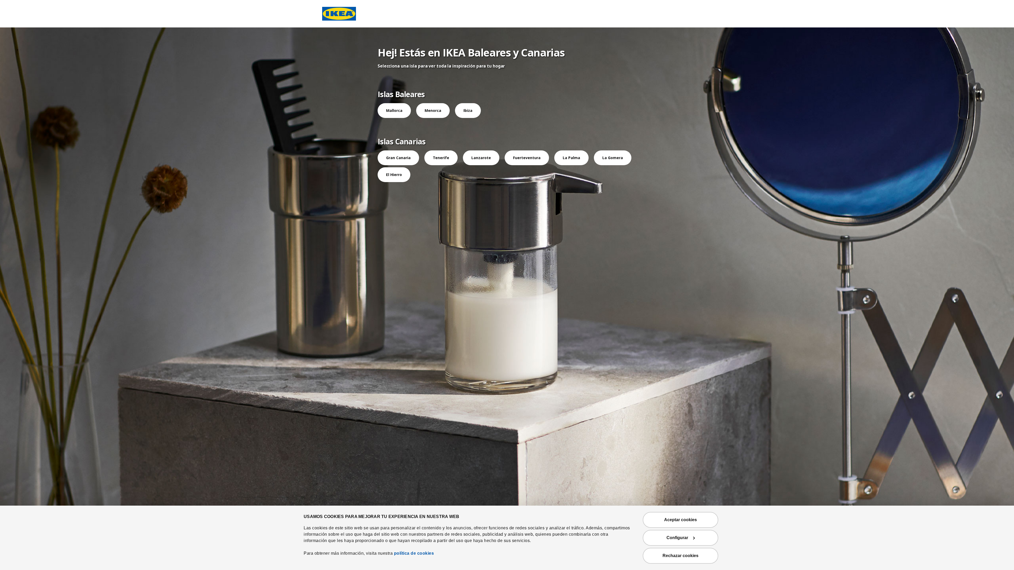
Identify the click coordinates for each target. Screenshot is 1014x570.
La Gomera (612, 157)
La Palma (571, 157)
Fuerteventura (527, 157)
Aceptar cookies (680, 519)
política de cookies (414, 553)
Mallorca (394, 110)
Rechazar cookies (680, 555)
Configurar (677, 537)
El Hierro (394, 174)
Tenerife (441, 157)
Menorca (433, 110)
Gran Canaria (398, 157)
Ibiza (467, 110)
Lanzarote (481, 157)
